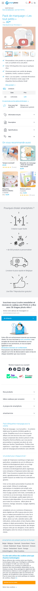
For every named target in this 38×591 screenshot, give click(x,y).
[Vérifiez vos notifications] (32, 2)
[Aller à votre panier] (34, 2)
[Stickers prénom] (28, 179)
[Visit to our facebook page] (10, 369)
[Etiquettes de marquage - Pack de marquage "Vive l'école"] (28, 153)
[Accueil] (2, 8)
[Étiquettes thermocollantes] (10, 179)
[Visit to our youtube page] (19, 369)
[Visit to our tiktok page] (28, 369)
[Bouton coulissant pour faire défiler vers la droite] (33, 54)
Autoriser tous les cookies (10, 582)
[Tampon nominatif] (10, 153)
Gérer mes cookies (9, 587)
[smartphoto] (12, 2)
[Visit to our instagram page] (23, 369)
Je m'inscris (7, 318)
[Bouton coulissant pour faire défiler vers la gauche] (5, 54)
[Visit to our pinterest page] (15, 369)
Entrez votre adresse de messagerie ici (15, 311)
